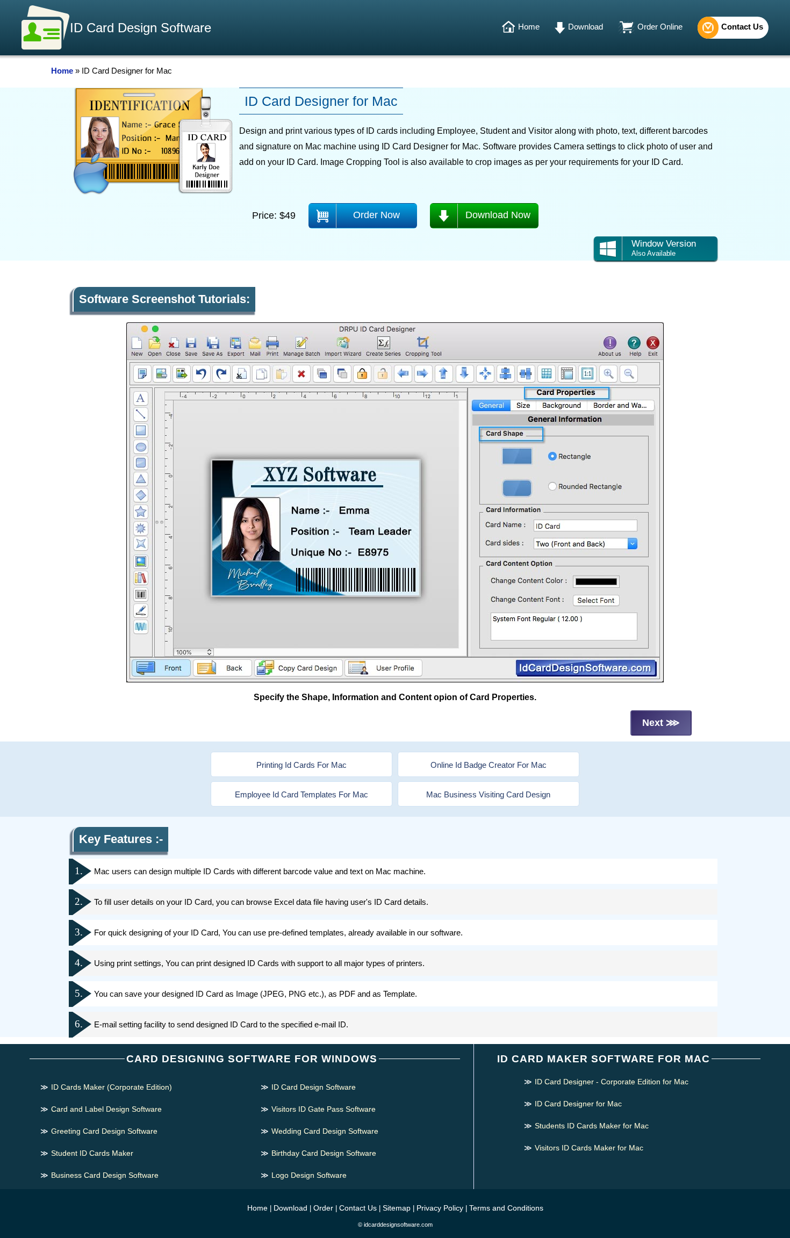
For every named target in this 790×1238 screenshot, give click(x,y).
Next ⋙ (661, 722)
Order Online (660, 26)
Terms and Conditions (506, 1208)
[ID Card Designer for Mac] (395, 680)
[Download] (561, 27)
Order (323, 1208)
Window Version (663, 248)
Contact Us (742, 26)
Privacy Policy (439, 1208)
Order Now (376, 215)
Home (529, 26)
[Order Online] (627, 27)
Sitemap (397, 1208)
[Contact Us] (708, 27)
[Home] (509, 27)
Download (585, 26)
